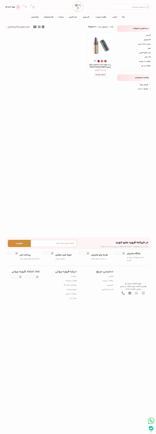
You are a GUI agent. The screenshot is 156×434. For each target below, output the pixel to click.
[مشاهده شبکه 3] (43, 27)
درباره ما (74, 276)
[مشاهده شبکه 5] (34, 27)
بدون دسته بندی (144, 44)
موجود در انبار (143, 89)
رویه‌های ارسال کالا (70, 285)
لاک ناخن (147, 57)
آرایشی (148, 35)
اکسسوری (147, 39)
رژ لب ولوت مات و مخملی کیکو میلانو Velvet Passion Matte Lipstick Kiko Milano (100, 67)
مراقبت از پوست (145, 61)
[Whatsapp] (136, 293)
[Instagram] (143, 293)
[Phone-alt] (123, 293)
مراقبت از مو (146, 66)
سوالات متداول (71, 294)
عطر (149, 48)
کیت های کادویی (145, 53)
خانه (111, 27)
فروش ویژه (144, 84)
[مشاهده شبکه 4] (39, 27)
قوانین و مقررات (71, 280)
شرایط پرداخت (72, 289)
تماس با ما (73, 298)
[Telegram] (130, 293)
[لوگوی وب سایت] (78, 7)
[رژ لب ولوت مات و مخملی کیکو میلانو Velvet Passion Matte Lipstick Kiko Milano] (100, 45)
